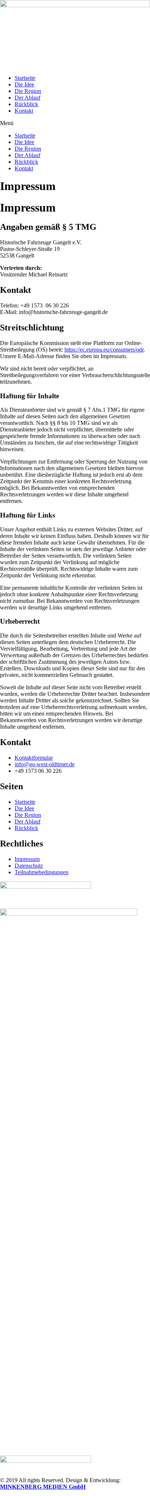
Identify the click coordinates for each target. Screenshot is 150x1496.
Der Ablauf (27, 97)
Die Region (28, 91)
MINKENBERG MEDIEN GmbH (43, 1487)
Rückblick (26, 104)
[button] (75, 123)
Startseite (25, 78)
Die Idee (24, 84)
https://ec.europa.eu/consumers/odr (103, 349)
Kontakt (24, 111)
